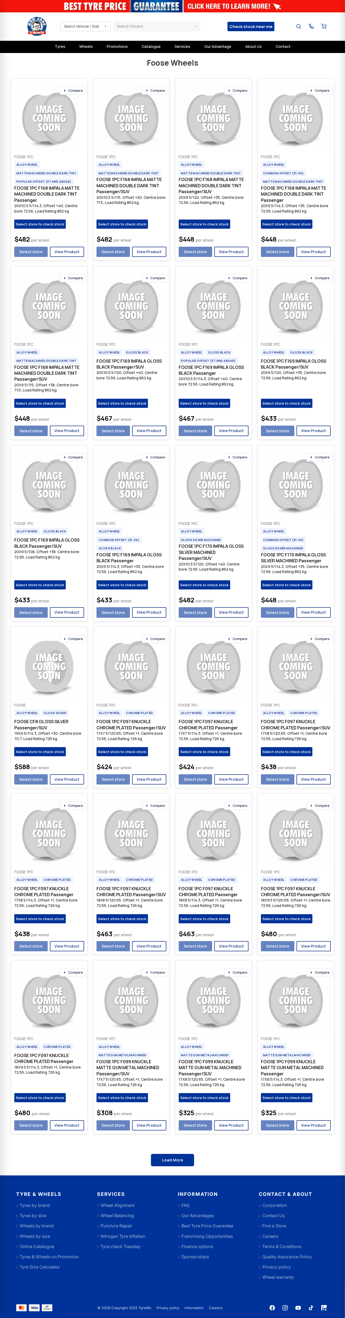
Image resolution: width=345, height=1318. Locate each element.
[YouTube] (298, 1308)
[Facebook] (272, 1308)
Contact (283, 46)
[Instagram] (285, 1308)
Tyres (60, 46)
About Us (253, 46)
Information (194, 1308)
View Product (66, 251)
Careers (215, 1308)
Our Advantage (217, 46)
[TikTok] (311, 1308)
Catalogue (151, 46)
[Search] (298, 26)
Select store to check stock (40, 224)
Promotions (117, 46)
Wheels (86, 46)
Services (182, 46)
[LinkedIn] (324, 1308)
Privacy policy (168, 1308)
